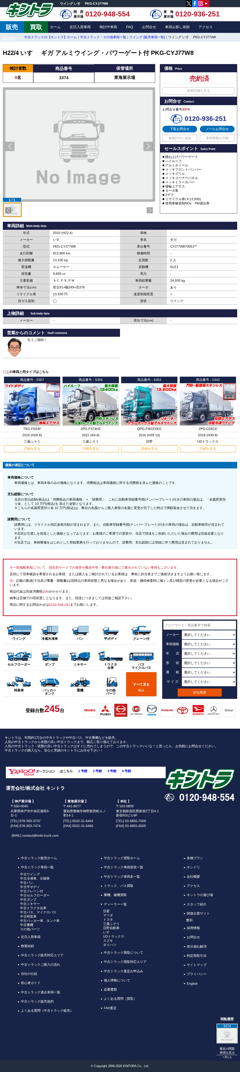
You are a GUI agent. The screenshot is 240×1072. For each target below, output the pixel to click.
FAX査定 (110, 1008)
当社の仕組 (29, 974)
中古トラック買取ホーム (122, 858)
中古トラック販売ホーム (39, 858)
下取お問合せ (180, 129)
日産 (106, 911)
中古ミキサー (30, 904)
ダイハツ (109, 945)
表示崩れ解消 (196, 946)
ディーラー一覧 (115, 904)
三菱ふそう (111, 924)
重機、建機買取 (115, 895)
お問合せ (149, 27)
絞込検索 (199, 692)
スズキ (108, 940)
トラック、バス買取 (118, 886)
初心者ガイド (31, 983)
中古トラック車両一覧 (37, 867)
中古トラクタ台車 (33, 908)
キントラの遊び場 (200, 895)
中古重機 (26, 925)
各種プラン (195, 858)
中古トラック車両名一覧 (122, 876)
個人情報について (117, 980)
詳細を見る (32, 448)
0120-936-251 (197, 14)
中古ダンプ (28, 899)
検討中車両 (108, 27)
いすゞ (108, 932)
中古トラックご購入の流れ (40, 964)
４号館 (126, 771)
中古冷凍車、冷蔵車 (35, 878)
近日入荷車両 (80, 27)
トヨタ (108, 919)
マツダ (108, 915)
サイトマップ (196, 965)
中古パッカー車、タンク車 (40, 921)
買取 (36, 27)
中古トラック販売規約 (37, 1001)
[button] (10, 146)
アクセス (206, 27)
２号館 (97, 771)
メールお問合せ (217, 129)
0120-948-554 (107, 14)
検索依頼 (27, 946)
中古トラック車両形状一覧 (123, 867)
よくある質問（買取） (120, 999)
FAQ (129, 27)
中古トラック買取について (123, 952)
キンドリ (193, 867)
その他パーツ (30, 929)
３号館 (111, 771)
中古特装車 (28, 916)
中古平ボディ (30, 887)
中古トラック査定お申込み (123, 971)
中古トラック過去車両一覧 (40, 992)
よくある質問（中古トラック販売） (47, 1010)
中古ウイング (30, 874)
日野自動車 (111, 928)
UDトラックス (113, 936)
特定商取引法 (196, 955)
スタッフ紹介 (196, 904)
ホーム (55, 27)
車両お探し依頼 (177, 27)
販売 (12, 27)
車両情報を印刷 (217, 138)
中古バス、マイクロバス (38, 912)
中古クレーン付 (31, 891)
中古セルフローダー (35, 895)
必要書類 (110, 989)
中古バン (26, 882)
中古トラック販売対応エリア (42, 955)
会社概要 (9, 39)
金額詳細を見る (198, 90)
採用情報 (193, 928)
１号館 (82, 771)
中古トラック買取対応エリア (125, 962)
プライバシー (196, 974)
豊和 (189, 920)
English (192, 983)
